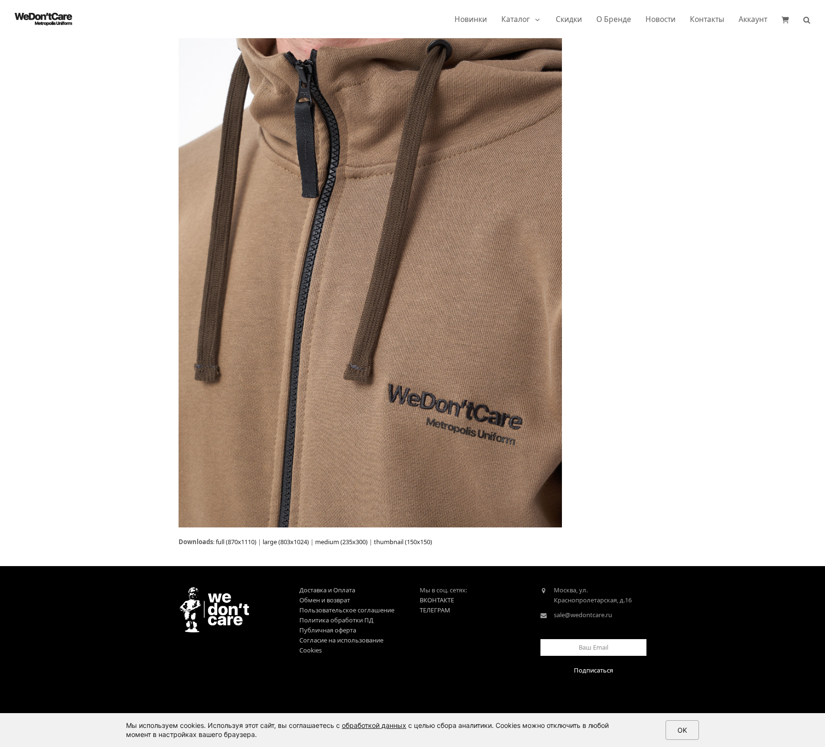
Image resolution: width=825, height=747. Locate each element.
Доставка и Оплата (327, 590)
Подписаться (593, 670)
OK (682, 730)
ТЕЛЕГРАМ (435, 610)
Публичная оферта (327, 630)
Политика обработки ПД (336, 620)
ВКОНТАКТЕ (437, 600)
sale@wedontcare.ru (583, 614)
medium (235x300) (341, 541)
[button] (785, 19)
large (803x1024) (286, 541)
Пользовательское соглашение (346, 610)
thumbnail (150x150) (403, 541)
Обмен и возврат (324, 600)
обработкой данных (374, 725)
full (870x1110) (236, 541)
